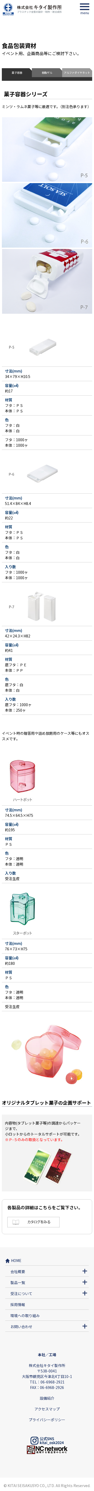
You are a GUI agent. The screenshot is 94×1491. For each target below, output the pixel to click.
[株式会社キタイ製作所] (32, 14)
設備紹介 (47, 1398)
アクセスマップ (47, 1409)
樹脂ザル (47, 72)
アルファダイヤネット (77, 72)
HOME (16, 1260)
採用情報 (17, 1304)
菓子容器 (17, 72)
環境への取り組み (25, 1315)
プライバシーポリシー (47, 1419)
